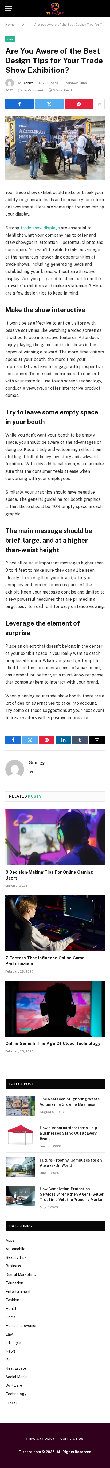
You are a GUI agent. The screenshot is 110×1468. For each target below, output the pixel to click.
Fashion (12, 1300)
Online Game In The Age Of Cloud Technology (52, 1043)
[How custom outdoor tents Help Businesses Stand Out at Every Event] (20, 1135)
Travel (11, 1402)
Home (11, 1317)
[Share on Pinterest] (79, 104)
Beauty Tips (16, 1257)
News (10, 1351)
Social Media (17, 1377)
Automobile (15, 1249)
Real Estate (16, 1368)
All (10, 38)
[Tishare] (55, 8)
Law (9, 1334)
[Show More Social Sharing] (100, 104)
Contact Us (72, 1439)
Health (11, 1308)
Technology (16, 1394)
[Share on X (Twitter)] (49, 104)
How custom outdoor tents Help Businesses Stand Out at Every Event (68, 1133)
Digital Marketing (21, 1274)
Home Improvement (22, 1326)
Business (13, 1266)
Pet (9, 1360)
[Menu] (8, 9)
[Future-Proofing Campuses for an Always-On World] (20, 1167)
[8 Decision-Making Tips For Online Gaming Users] (55, 837)
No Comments (34, 90)
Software (14, 1385)
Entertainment (18, 1291)
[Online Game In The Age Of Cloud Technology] (55, 1009)
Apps (10, 1240)
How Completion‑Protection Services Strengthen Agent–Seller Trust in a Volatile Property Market (72, 1194)
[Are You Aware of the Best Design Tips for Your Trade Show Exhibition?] (55, 148)
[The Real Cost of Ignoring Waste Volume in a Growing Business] (20, 1106)
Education (14, 1283)
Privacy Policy (40, 1439)
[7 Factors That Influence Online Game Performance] (55, 923)
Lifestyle (13, 1343)
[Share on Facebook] (19, 104)
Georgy (27, 83)
